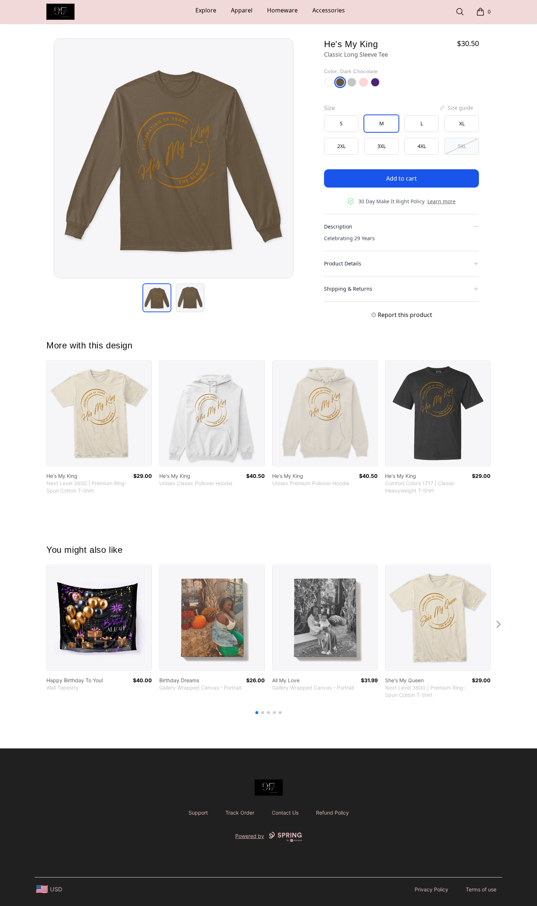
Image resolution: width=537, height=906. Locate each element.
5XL (462, 146)
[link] (99, 413)
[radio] (341, 123)
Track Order (239, 812)
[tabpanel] (173, 158)
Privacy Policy (431, 889)
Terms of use (481, 889)
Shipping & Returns (348, 288)
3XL (381, 146)
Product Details (342, 263)
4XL (422, 146)
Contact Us (285, 812)
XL (462, 123)
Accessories (328, 10)
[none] (456, 108)
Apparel (241, 10)
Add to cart (401, 178)
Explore (205, 10)
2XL (341, 146)
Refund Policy (332, 812)
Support (198, 812)
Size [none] (329, 108)
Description (338, 226)
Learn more (441, 201)
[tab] (157, 298)
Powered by (249, 836)
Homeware (282, 10)
